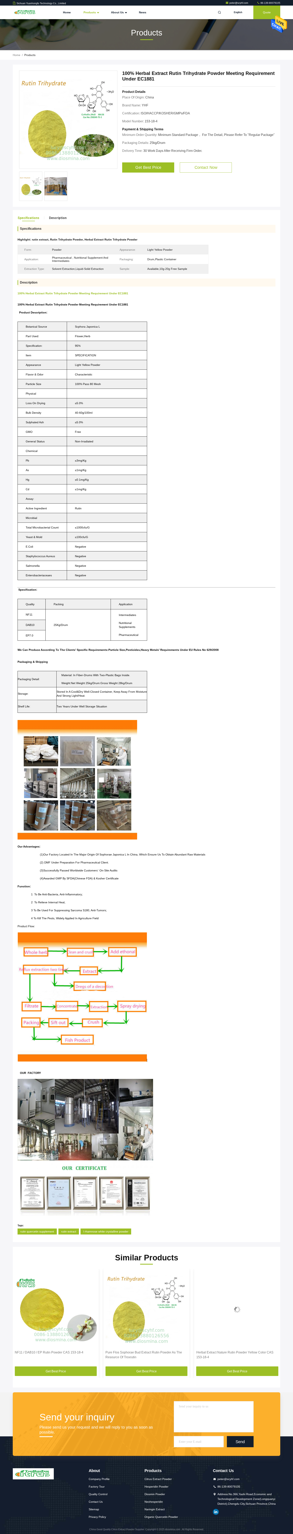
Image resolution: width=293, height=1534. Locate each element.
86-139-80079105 (270, 3)
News (142, 12)
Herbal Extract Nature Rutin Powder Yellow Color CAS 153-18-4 (144, 1355)
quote (267, 12)
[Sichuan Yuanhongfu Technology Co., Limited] (25, 12)
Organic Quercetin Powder (161, 1516)
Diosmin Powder (155, 1494)
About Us (118, 12)
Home (67, 12)
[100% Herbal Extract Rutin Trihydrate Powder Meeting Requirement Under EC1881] (68, 120)
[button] (20, 1319)
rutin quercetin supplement (37, 1231)
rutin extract (68, 1231)
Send (240, 1441)
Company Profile (99, 1479)
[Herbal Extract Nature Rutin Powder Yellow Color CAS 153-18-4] (146, 1309)
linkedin (216, 1512)
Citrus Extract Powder (158, 1479)
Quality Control (98, 1494)
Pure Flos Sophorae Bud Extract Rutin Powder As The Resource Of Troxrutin (53, 1355)
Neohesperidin (154, 1501)
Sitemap (94, 1509)
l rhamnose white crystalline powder (105, 1231)
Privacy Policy (97, 1516)
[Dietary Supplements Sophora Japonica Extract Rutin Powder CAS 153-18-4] (237, 1309)
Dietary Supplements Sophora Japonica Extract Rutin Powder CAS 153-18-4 (234, 1355)
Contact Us (96, 1501)
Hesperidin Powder (156, 1486)
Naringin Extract (155, 1509)
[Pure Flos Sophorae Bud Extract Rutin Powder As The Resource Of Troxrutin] (56, 1309)
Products (90, 12)
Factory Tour (97, 1486)
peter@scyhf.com (239, 3)
